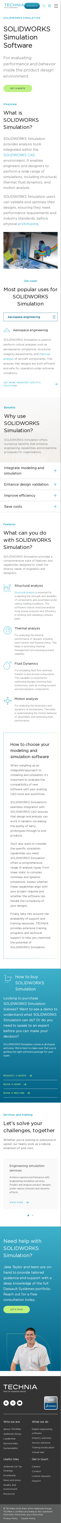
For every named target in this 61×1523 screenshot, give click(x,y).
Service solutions (41, 1442)
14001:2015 (20, 1514)
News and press (12, 1480)
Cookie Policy (28, 1518)
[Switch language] (49, 5)
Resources (9, 1494)
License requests (41, 1476)
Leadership (9, 1438)
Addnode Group (12, 1434)
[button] (30, 470)
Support (36, 1481)
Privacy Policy (10, 1518)
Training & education (43, 1447)
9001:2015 (8, 1514)
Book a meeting (13, 1093)
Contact (32, 6)
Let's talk (16, 1309)
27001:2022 (37, 1514)
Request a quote (14, 1076)
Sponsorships (10, 1443)
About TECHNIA (12, 1429)
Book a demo (12, 1084)
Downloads (9, 1475)
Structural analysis (25, 592)
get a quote (17, 88)
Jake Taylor (12, 1267)
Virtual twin (38, 1452)
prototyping (28, 224)
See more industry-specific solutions (22, 384)
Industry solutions (41, 1438)
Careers (36, 1466)
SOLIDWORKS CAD (19, 155)
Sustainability (10, 1448)
